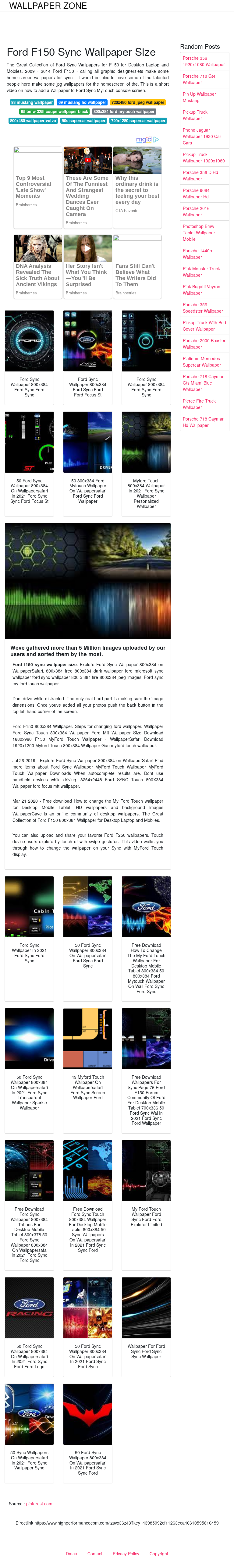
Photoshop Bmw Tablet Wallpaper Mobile (199, 232)
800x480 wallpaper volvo (33, 120)
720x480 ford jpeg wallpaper (138, 102)
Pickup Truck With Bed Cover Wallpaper (204, 325)
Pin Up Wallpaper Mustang (199, 97)
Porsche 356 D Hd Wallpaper (200, 175)
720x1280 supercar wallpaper (138, 120)
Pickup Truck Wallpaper (195, 115)
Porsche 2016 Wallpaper (196, 211)
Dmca (71, 1553)
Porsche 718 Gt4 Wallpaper (199, 79)
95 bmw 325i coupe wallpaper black (54, 111)
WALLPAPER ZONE (48, 5)
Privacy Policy (126, 1553)
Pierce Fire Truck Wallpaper (199, 404)
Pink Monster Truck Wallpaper (201, 271)
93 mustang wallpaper (32, 102)
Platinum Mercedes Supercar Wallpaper (202, 361)
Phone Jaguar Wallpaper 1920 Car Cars (202, 136)
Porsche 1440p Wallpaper (197, 253)
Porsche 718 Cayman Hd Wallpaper (204, 422)
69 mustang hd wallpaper (82, 102)
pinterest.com (39, 1503)
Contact (94, 1553)
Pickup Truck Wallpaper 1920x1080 (204, 157)
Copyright (159, 1553)
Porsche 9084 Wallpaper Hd (196, 193)
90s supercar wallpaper (83, 120)
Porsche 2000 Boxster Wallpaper (204, 343)
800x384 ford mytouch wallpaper (124, 111)
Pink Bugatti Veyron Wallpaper (201, 289)
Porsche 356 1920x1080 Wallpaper (204, 61)
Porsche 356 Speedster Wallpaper (203, 307)
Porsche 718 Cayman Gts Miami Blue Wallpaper (204, 382)
